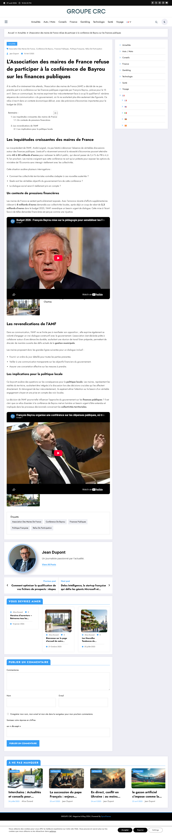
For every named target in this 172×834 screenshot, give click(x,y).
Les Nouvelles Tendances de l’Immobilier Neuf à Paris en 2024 (91, 640)
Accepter (125, 830)
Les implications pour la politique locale (35, 129)
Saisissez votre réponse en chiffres (21, 720)
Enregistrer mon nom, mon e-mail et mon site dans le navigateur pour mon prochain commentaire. (51, 714)
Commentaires (13, 670)
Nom (9, 695)
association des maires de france (22, 48)
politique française (77, 48)
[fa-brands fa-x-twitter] (156, 2)
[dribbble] (159, 2)
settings (52, 831)
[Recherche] (156, 22)
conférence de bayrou (44, 48)
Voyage (119, 21)
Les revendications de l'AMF (25, 125)
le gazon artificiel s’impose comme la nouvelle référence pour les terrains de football (145, 794)
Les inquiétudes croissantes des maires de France (35, 116)
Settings (155, 830)
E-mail (61, 695)
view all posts (49, 564)
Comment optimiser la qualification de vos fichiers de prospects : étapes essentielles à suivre (33, 587)
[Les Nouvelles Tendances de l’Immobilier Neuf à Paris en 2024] (23, 496)
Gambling (85, 21)
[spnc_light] (164, 22)
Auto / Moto (49, 21)
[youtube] (166, 2)
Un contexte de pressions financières (33, 120)
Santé (110, 21)
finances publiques (61, 48)
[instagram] (163, 2)
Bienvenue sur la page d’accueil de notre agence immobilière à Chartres (56, 640)
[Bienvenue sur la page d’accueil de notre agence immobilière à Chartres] (23, 305)
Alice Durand (18, 612)
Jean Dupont (14, 53)
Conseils (62, 21)
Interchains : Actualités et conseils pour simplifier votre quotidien (23, 794)
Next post (65, 581)
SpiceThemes (106, 816)
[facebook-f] (152, 2)
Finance (73, 21)
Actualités (35, 21)
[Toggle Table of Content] (54, 113)
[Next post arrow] (109, 585)
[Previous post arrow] (7, 585)
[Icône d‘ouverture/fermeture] (6, 22)
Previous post (49, 581)
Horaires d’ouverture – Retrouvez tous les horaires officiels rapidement (21, 617)
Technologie (99, 21)
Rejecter (140, 830)
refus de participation (93, 48)
